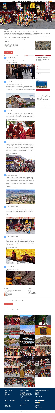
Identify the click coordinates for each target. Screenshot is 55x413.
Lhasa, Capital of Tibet (22, 392)
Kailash (25, 403)
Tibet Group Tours (23, 1)
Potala (20, 402)
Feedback (6, 395)
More (27, 404)
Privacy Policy (6, 398)
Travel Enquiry (8, 52)
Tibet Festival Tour (8, 29)
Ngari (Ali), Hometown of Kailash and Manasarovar (26, 394)
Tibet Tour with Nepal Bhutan (38, 1)
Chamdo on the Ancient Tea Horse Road (24, 397)
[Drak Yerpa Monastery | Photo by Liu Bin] (27, 320)
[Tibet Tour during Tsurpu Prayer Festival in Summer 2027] (43, 45)
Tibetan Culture (37, 394)
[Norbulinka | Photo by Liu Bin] (43, 330)
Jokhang (23, 402)
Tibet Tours (13, 1)
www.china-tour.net (7, 404)
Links (5, 397)
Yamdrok (22, 404)
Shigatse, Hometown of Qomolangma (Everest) (25, 393)
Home (5, 29)
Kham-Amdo (18, 1)
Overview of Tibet (37, 393)
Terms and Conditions (7, 394)
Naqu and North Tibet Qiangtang (24, 398)
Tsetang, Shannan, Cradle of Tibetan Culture (25, 395)
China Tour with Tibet (30, 1)
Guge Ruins (25, 402)
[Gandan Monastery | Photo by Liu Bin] (12, 330)
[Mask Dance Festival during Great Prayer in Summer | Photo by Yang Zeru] (12, 351)
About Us (51, 1)
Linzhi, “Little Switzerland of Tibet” (24, 396)
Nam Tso (23, 403)
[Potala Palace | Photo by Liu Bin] (27, 340)
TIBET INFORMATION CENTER (42, 390)
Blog (5, 396)
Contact (5, 393)
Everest (21, 403)
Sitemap (21, 405)
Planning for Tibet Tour (37, 392)
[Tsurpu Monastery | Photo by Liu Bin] (43, 340)
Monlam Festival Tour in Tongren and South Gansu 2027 (43, 96)
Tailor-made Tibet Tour (46, 1)
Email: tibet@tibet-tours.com (8, 406)
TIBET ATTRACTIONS (24, 400)
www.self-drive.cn (7, 402)
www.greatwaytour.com (7, 405)
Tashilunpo (25, 404)
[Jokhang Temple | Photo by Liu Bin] (27, 330)
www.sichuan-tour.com (7, 403)
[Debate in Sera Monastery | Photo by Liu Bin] (12, 320)
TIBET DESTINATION (24, 390)
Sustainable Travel (37, 404)
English (40, 400)
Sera (20, 404)
